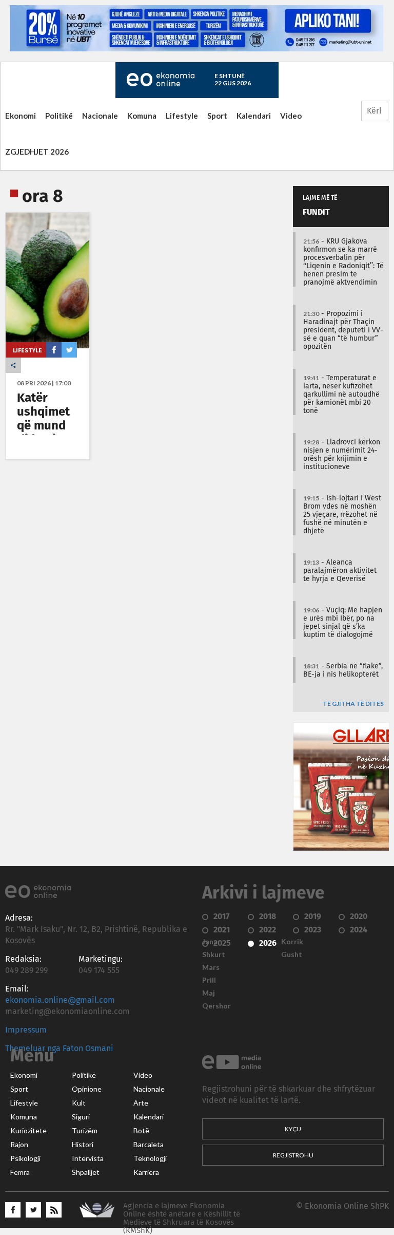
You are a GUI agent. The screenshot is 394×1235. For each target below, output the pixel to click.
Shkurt (213, 954)
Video (291, 115)
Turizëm (84, 1130)
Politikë (59, 115)
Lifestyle (182, 115)
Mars (211, 967)
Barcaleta (148, 1144)
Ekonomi (20, 115)
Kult (79, 1103)
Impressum (26, 1030)
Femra (20, 1172)
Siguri (81, 1116)
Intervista (88, 1158)
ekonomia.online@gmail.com (60, 1000)
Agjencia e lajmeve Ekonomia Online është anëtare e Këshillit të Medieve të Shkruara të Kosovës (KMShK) (181, 1218)
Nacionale (100, 115)
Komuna (141, 115)
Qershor (216, 1005)
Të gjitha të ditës (353, 704)
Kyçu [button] (293, 1129)
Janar (211, 941)
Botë (141, 1130)
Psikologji (25, 1158)
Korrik (292, 941)
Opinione (87, 1089)
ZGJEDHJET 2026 (37, 151)
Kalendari (254, 115)
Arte (140, 1103)
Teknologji (150, 1158)
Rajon (19, 1144)
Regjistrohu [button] (293, 1155)
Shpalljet (86, 1172)
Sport (217, 115)
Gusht (291, 954)
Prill (209, 980)
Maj (208, 993)
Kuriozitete (28, 1130)
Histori (82, 1144)
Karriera (146, 1172)
